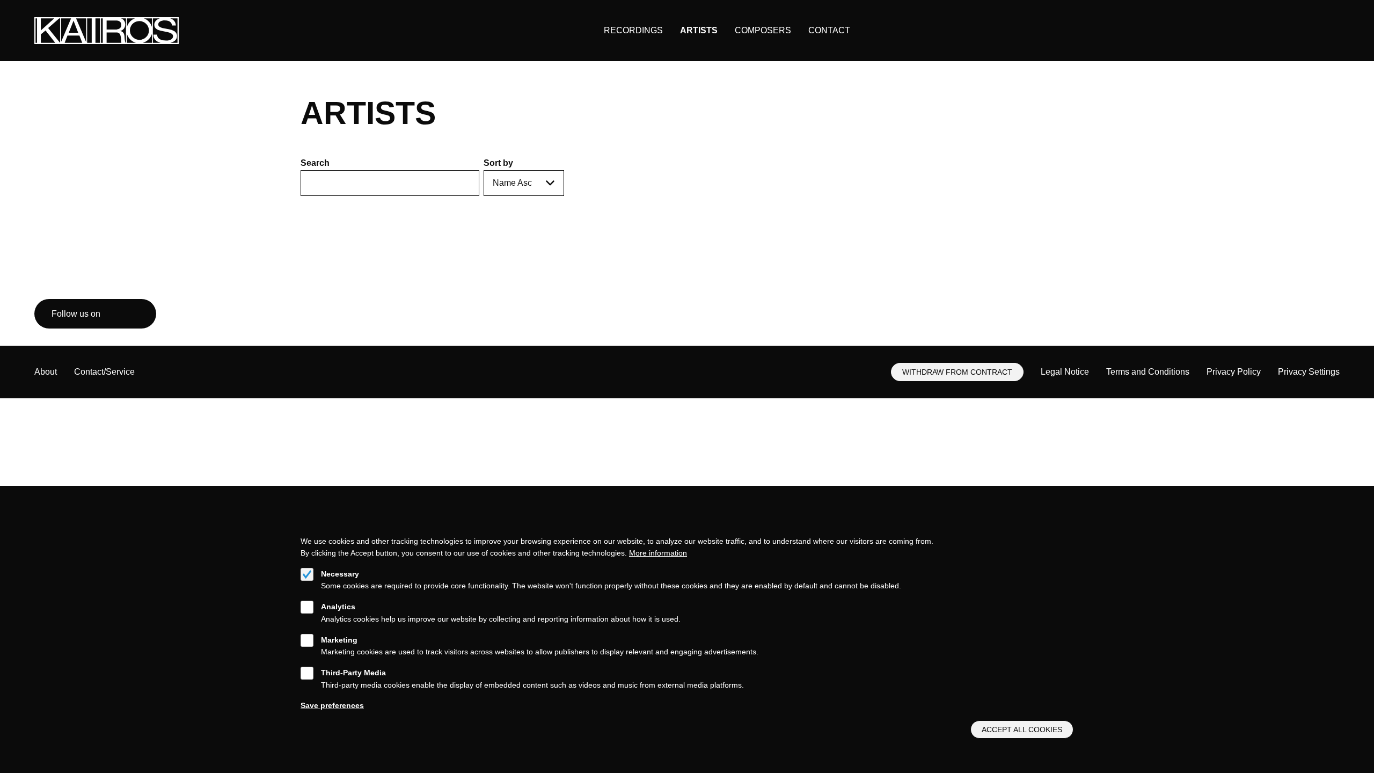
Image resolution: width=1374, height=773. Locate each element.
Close (1068, 527)
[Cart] (1307, 31)
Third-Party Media (353, 672)
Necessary (340, 574)
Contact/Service (104, 371)
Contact (829, 30)
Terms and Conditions (1147, 371)
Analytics (338, 606)
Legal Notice (1065, 371)
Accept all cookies (1022, 729)
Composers (763, 30)
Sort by (498, 162)
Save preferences (332, 705)
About (45, 371)
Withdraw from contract (957, 372)
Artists (699, 30)
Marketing (339, 640)
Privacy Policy (1234, 371)
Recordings (633, 30)
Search (315, 162)
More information (658, 553)
